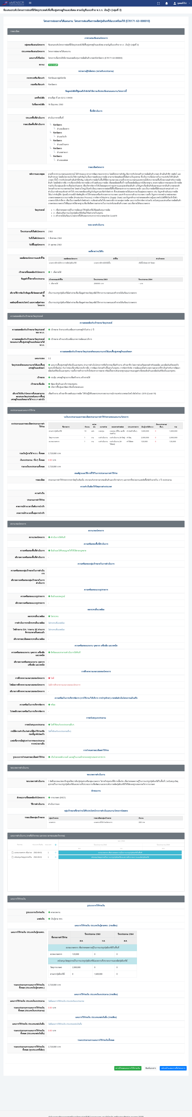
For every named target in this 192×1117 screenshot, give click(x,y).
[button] (167, 3)
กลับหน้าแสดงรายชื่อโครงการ (173, 1068)
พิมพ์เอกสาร (150, 1068)
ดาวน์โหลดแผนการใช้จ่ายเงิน (128, 1068)
